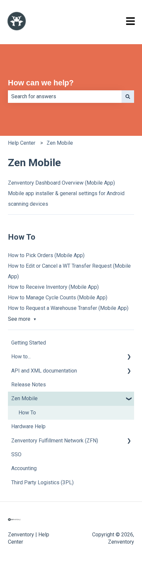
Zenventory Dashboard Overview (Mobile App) (61, 183)
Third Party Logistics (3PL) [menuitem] (42, 482)
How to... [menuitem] (21, 356)
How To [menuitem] (27, 412)
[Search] (128, 96)
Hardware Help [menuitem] (28, 426)
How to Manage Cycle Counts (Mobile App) (57, 297)
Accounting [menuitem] (24, 468)
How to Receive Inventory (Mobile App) (53, 287)
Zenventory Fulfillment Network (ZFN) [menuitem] (54, 440)
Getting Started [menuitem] (28, 343)
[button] (129, 357)
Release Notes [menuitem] (28, 384)
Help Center (21, 143)
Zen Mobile (60, 143)
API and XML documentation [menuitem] (44, 371)
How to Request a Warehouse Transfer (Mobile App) (68, 308)
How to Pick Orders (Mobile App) (46, 255)
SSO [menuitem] (16, 454)
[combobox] (65, 96)
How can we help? (41, 82)
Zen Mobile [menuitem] (24, 398)
